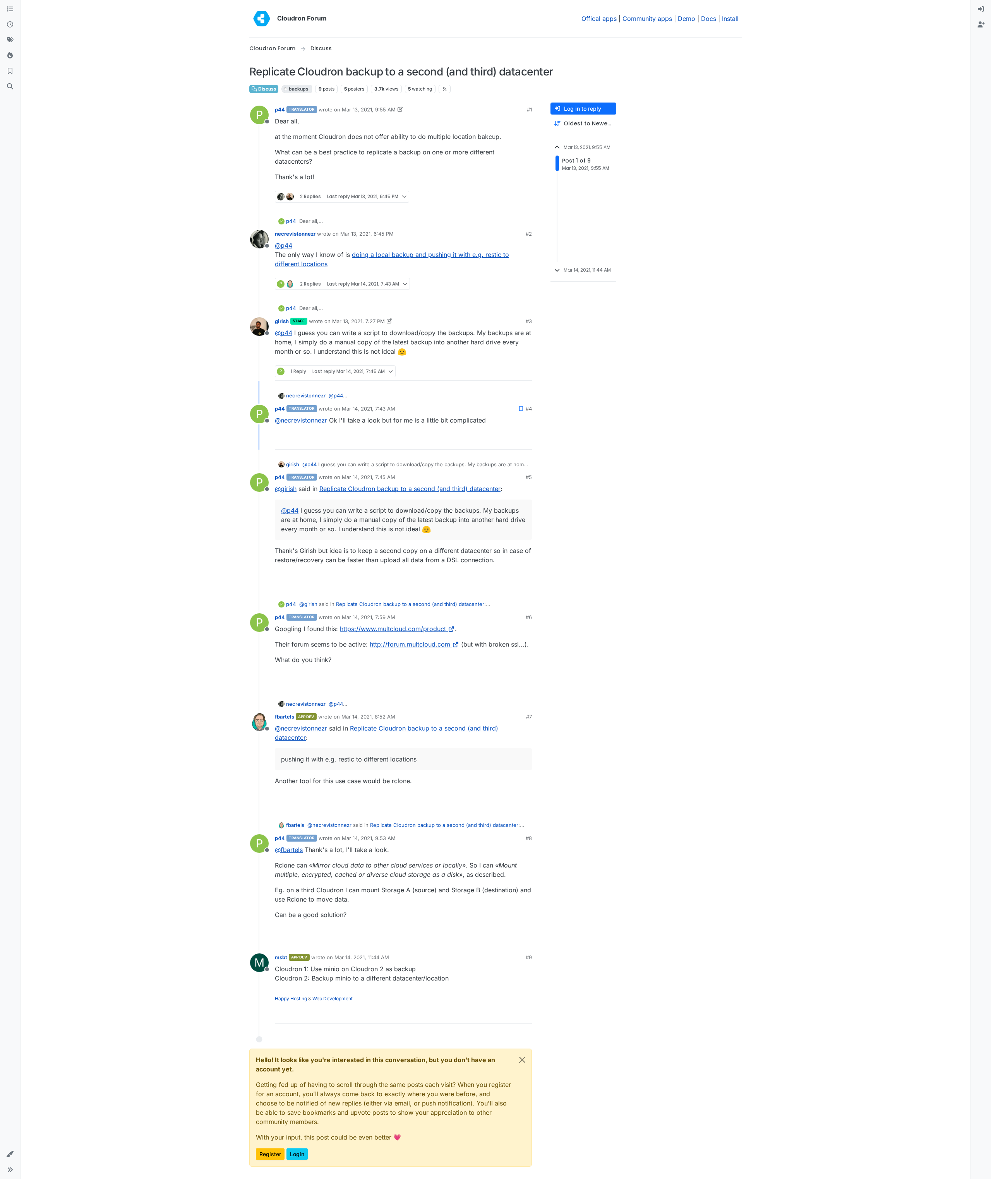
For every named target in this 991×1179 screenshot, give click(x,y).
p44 (280, 109)
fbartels (284, 717)
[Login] (981, 9)
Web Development (332, 998)
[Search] (10, 86)
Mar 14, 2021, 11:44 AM (361, 957)
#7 (529, 717)
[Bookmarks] (10, 71)
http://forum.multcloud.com (410, 644)
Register (270, 1154)
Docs (708, 18)
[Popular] (10, 56)
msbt (281, 957)
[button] (10, 1154)
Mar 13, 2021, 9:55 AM (369, 109)
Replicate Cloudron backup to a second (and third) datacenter (410, 489)
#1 (529, 109)
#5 (529, 477)
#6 (529, 617)
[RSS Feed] (445, 89)
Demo (686, 18)
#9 (529, 957)
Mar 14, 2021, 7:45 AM (368, 477)
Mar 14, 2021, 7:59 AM (368, 617)
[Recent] (10, 25)
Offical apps (599, 18)
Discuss (266, 89)
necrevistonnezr (295, 234)
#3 (529, 321)
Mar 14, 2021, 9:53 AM (369, 838)
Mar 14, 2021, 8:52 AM (368, 717)
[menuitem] (981, 9)
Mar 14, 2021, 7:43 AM (368, 409)
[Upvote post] (513, 197)
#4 (529, 409)
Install (730, 18)
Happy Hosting (291, 998)
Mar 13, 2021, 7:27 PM (358, 321)
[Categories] (10, 9)
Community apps (647, 18)
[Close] (522, 1060)
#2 (529, 234)
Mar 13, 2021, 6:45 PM (367, 234)
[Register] (981, 25)
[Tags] (10, 40)
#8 (529, 838)
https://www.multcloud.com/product (393, 629)
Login (297, 1154)
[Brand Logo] (261, 18)
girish (282, 321)
